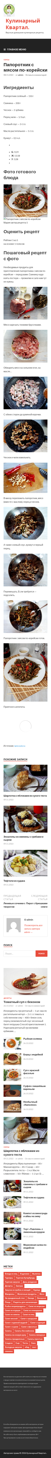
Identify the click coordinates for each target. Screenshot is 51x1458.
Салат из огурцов (12, 1310)
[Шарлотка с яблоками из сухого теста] (25, 792)
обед (27, 1347)
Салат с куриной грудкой (16, 1322)
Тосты (25, 1343)
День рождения (30, 1282)
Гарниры (9, 1278)
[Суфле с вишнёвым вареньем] (12, 1096)
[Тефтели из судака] (25, 877)
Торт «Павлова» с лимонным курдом (34, 1230)
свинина (9, 1351)
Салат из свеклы (12, 1314)
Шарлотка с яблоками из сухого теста (25, 795)
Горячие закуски (12, 1282)
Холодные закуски (13, 1347)
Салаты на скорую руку (15, 1335)
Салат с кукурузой (29, 1318)
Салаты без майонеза (24, 1331)
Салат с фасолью (29, 1327)
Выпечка (36, 1274)
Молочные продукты (27, 1294)
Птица (7, 1302)
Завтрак (19, 1286)
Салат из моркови (36, 1306)
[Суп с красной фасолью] (12, 1080)
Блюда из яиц (11, 1274)
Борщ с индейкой (33, 1054)
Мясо (42, 1294)
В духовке (24, 1274)
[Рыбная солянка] (12, 1048)
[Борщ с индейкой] (12, 1064)
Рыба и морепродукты (15, 1306)
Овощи (31, 1298)
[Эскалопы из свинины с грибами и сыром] (25, 833)
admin (20, 75)
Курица (36, 1290)
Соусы (6, 60)
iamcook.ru (19, 745)
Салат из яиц (28, 1314)
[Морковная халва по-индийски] (12, 1254)
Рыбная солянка (32, 1038)
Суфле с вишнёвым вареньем (34, 1087)
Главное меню (16, 49)
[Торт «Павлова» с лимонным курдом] (12, 1239)
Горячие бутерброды (25, 1278)
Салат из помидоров (32, 1310)
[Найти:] (25, 953)
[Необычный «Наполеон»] (12, 1111)
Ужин (33, 1343)
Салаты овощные (37, 1335)
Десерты (8, 998)
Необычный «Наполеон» (30, 1103)
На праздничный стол (15, 1298)
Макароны (9, 1294)
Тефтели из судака (14, 880)
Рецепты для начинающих (25, 1302)
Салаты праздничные (15, 1339)
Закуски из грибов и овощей (17, 1290)
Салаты (8, 1331)
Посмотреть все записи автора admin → (33, 928)
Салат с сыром (11, 1327)
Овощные (41, 1298)
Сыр (18, 1343)
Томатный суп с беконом (22, 1002)
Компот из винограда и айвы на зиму (35, 1215)
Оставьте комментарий (36, 75)
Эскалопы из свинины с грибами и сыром (35, 1184)
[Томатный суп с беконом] (25, 995)
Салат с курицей (37, 1322)
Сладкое (9, 1343)
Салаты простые (34, 1339)
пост (34, 1347)
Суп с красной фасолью (31, 1072)
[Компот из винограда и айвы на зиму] (12, 1223)
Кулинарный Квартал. (23, 24)
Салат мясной (11, 1318)
